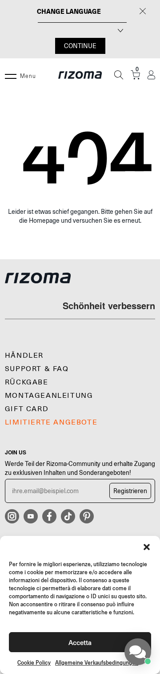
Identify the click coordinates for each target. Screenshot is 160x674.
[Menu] (10, 74)
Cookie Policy (34, 662)
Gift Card (26, 409)
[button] (146, 547)
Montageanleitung (49, 396)
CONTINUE (80, 45)
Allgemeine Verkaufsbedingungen (96, 662)
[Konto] (151, 75)
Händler (24, 355)
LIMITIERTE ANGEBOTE (51, 422)
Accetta (80, 642)
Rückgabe (26, 382)
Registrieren (130, 490)
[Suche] (118, 74)
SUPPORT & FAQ (37, 369)
